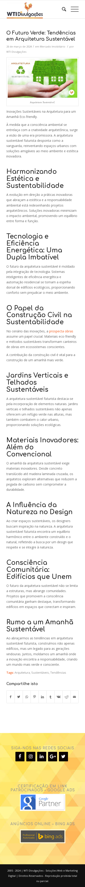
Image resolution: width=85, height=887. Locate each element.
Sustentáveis (40, 673)
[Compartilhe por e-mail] (74, 697)
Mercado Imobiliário (52, 46)
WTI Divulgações (16, 51)
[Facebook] (19, 756)
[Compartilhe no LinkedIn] (42, 697)
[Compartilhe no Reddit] (66, 697)
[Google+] (52, 756)
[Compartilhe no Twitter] (18, 697)
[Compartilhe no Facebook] (11, 697)
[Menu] (72, 9)
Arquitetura (22, 673)
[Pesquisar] (61, 9)
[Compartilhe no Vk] (58, 697)
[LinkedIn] (41, 756)
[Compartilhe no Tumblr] (50, 697)
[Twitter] (63, 756)
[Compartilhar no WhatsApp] (27, 697)
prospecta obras (61, 331)
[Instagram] (30, 756)
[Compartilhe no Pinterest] (35, 697)
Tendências (58, 673)
